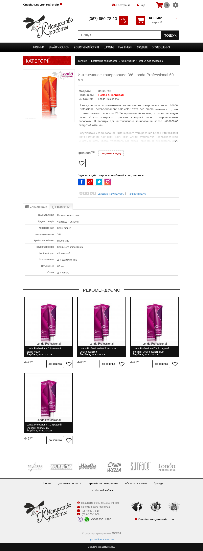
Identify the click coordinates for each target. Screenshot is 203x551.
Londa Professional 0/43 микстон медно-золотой (98, 350)
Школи (109, 47)
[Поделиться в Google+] (90, 182)
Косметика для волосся (104, 61)
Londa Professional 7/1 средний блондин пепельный (44, 426)
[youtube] (174, 506)
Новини (38, 47)
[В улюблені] (82, 163)
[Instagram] (155, 506)
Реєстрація (123, 5)
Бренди (158, 483)
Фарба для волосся (150, 61)
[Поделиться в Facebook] (81, 182)
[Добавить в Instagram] (107, 182)
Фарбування (128, 61)
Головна (83, 61)
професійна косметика (101, 539)
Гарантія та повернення (103, 483)
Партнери (125, 47)
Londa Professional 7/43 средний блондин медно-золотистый (151, 350)
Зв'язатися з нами (136, 483)
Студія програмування (97, 533)
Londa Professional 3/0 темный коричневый (44, 350)
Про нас (47, 483)
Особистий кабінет (102, 490)
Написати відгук (137, 193)
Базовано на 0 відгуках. (111, 193)
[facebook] (137, 506)
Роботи (86, 47)
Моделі (142, 47)
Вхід (142, 5)
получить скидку (111, 153)
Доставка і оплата (69, 483)
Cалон (59, 47)
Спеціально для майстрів (41, 4)
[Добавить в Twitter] (99, 182)
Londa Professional (108, 99)
